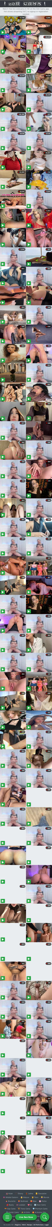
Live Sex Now (26, 1217)
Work (24, 1225)
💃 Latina (29, 1193)
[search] (44, 1217)
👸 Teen (35, 1197)
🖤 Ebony (19, 1193)
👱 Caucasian (41, 1193)
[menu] (7, 1217)
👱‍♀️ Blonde (45, 1197)
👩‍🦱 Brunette (10, 1201)
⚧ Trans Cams (24, 1209)
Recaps (29, 1225)
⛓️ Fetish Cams (12, 1212)
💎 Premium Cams (40, 1209)
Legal (47, 1225)
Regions (18, 1225)
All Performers (38, 1225)
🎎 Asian (9, 1193)
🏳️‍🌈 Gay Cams (10, 1209)
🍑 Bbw (33, 1201)
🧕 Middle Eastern (10, 1197)
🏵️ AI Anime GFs (39, 1212)
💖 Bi (30, 1205)
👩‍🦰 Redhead (23, 1201)
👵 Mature (25, 1197)
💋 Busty (10, 1205)
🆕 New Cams (40, 1205)
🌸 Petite (43, 1201)
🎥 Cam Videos (39, 1216)
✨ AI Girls (25, 1212)
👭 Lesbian (20, 1205)
